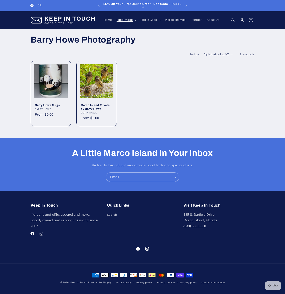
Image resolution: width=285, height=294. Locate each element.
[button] (126, 20)
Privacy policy (144, 283)
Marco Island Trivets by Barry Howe (95, 107)
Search (112, 214)
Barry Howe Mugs (47, 105)
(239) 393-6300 (194, 226)
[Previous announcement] (99, 6)
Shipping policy (188, 283)
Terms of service (166, 283)
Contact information (213, 283)
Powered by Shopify (99, 282)
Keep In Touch (78, 282)
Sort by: (194, 54)
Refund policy (124, 283)
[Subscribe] (174, 177)
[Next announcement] (186, 6)
